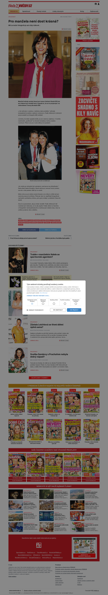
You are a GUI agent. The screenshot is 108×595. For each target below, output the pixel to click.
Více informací (43, 293)
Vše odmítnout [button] (58, 310)
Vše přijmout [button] (74, 310)
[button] (54, 295)
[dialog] (54, 297)
